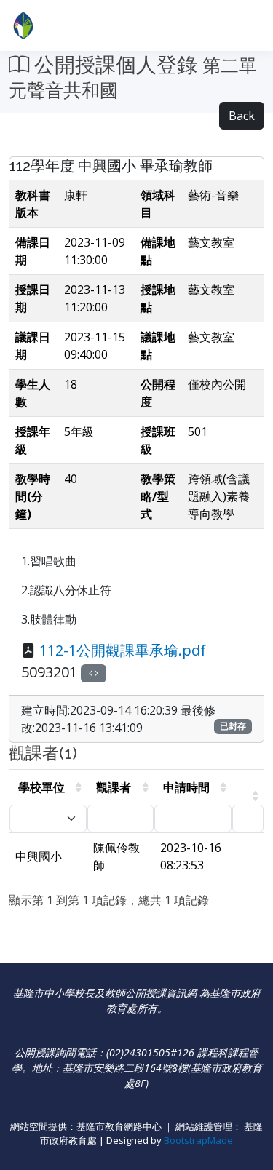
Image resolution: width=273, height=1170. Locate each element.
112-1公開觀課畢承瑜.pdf (122, 650)
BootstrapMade (198, 1140)
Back (242, 116)
